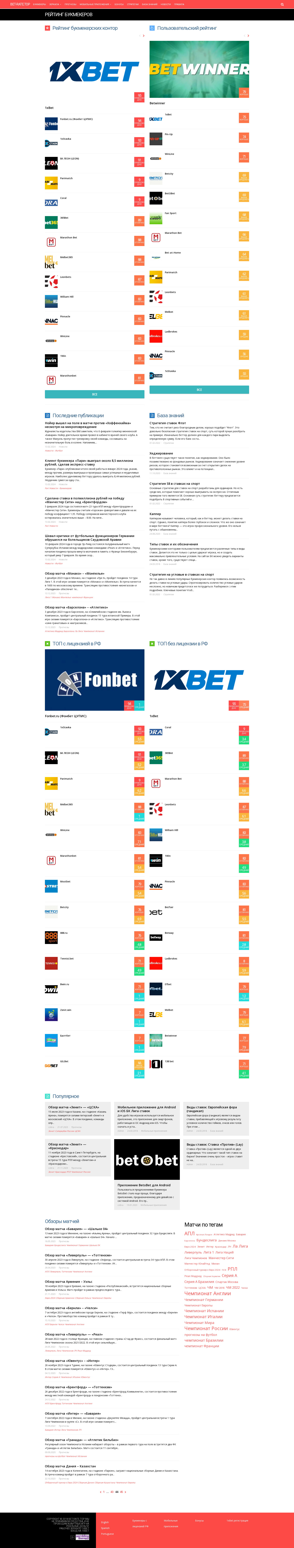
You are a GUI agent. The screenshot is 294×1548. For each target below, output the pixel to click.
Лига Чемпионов (64, 1350)
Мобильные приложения (94, 4)
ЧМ (210, 1287)
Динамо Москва (227, 1240)
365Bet (64, 217)
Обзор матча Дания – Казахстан (70, 1466)
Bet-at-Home (173, 252)
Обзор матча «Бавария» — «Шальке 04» (76, 1229)
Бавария (49, 1245)
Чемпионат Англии (82, 1271)
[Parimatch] (51, 183)
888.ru (64, 932)
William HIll (67, 296)
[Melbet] (156, 316)
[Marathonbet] (51, 380)
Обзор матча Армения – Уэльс (68, 1282)
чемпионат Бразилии (203, 1340)
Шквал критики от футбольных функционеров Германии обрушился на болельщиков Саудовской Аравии (89, 538)
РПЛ (69, 1171)
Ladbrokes (171, 331)
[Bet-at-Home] (156, 257)
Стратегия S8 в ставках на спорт (175, 484)
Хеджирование (161, 453)
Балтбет (65, 1035)
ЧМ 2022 (233, 1287)
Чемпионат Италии (70, 1377)
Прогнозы (70, 4)
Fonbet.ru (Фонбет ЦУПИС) (76, 119)
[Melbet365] (51, 262)
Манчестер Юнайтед (197, 1263)
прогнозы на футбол (55, 1456)
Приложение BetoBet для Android (144, 1185)
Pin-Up (169, 134)
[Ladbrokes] (156, 336)
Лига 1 (48, 597)
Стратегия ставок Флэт (168, 423)
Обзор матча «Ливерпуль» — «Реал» (74, 1334)
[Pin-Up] (156, 139)
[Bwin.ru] (51, 989)
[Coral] (51, 202)
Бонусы (119, 4)
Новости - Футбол (53, 450)
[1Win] (51, 360)
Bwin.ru (64, 984)
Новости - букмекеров (60, 488)
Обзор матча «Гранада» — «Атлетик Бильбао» (82, 1440)
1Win (63, 355)
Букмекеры (39, 4)
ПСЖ (224, 1270)
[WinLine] (51, 341)
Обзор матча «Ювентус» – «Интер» (72, 1361)
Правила (179, 4)
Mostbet (65, 881)
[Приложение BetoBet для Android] (147, 1159)
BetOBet (170, 193)
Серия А (56, 1377)
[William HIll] (51, 301)
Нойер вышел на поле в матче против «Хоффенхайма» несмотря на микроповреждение (88, 425)
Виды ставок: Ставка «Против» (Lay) (215, 1144)
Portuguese (107, 1533)
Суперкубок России (64, 1131)
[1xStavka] (51, 143)
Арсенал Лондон (204, 1234)
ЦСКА (77, 1131)
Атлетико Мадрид (54, 631)
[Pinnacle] (51, 321)
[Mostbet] (51, 886)
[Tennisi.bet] (51, 963)
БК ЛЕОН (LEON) (69, 158)
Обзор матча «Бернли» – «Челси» (71, 1308)
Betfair (169, 907)
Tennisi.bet (67, 958)
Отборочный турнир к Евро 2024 (61, 1482)
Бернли (53, 1324)
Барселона (68, 631)
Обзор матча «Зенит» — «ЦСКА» (73, 1107)
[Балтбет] (51, 1040)
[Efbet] (156, 989)
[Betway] (156, 937)
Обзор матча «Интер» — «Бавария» (73, 1413)
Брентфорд (55, 1403)
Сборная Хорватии (211, 1276)
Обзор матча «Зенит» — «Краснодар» (67, 1146)
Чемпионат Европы (101, 1298)
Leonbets (65, 277)
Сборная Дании (86, 1482)
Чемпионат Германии (77, 1245)
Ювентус (85, 1377)
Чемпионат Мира (199, 1322)
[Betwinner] (156, 1040)
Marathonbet (68, 375)
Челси (61, 1324)
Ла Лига (79, 631)
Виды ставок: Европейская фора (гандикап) (212, 1109)
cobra (51, 1127)
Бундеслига (60, 1245)
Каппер (155, 514)
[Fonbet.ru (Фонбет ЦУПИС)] (51, 123)
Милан (215, 1263)
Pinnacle (65, 316)
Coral (63, 198)
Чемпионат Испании (93, 631)
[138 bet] (156, 1066)
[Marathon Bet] (51, 242)
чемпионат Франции (82, 597)
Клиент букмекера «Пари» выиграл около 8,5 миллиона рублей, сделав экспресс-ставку (89, 462)
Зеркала (54, 4)
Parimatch (66, 178)
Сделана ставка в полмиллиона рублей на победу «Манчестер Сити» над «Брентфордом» (84, 500)
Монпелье (66, 597)
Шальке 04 (94, 1245)
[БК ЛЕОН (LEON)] (51, 163)
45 (121, 1491)
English (105, 1522)
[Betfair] (156, 912)
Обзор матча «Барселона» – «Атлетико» (76, 607)
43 (111, 1491)
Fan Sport (170, 213)
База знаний (149, 4)
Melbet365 (66, 257)
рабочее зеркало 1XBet (74, 1528)
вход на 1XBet (80, 1530)
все (94, 394)
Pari (47, 488)
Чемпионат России (80, 1171)
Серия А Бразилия (199, 1281)
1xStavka (65, 138)
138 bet (169, 1061)
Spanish (105, 1528)
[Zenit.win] (51, 1014)
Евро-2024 (50, 1298)
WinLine (64, 336)
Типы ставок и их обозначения (174, 544)
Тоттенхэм (66, 1271)
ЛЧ (75, 1350)
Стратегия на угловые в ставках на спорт (182, 574)
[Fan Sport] (156, 217)
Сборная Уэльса (83, 1298)
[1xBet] (156, 119)
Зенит (51, 1131)
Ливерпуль (55, 1271)
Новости (166, 4)
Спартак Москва (227, 1282)
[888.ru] (51, 937)
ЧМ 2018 (219, 1287)
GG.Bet (64, 1061)
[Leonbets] (51, 281)
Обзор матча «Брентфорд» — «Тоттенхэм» (78, 1387)
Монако (56, 597)
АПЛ (47, 1271)
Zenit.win (65, 1010)
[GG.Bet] (51, 1066)
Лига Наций (225, 1252)
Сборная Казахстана (105, 1482)
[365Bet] (51, 222)
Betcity (169, 173)
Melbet (169, 311)
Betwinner (157, 103)
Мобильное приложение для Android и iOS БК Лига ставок (147, 1109)
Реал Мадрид (84, 1350)
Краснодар (60, 1171)
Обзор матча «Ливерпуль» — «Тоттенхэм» (78, 1255)
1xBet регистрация (237, 1520)
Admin (121, 1130)
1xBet (49, 108)
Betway (169, 932)
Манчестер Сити (221, 1258)
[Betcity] (156, 178)
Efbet (168, 984)
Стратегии (133, 4)
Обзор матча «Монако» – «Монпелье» (74, 573)
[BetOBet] (156, 198)
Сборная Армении (65, 1298)
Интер (48, 1377)
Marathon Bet (68, 237)
